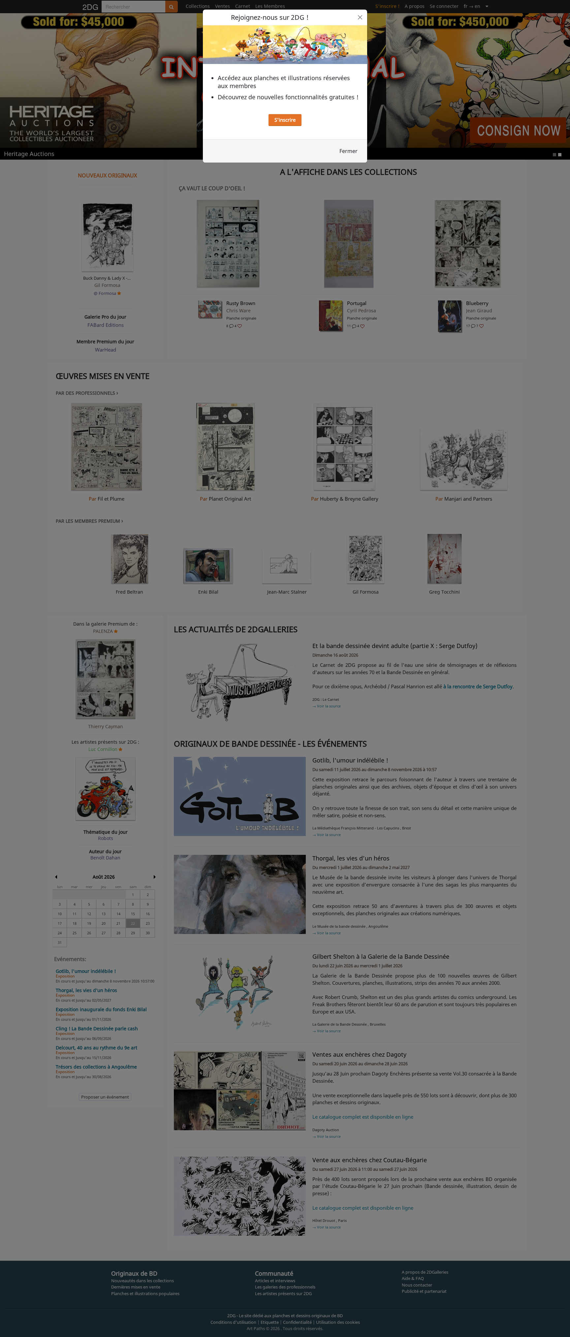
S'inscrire (285, 119)
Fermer (348, 151)
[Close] (360, 17)
